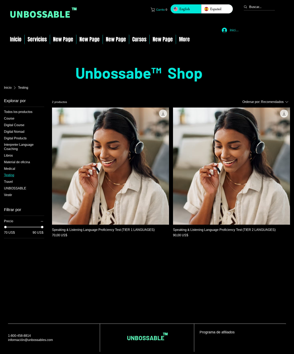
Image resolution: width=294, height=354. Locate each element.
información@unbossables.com (30, 340)
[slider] (5, 227)
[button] (158, 10)
